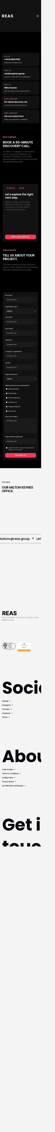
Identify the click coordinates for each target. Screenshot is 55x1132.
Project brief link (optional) (14, 437)
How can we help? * (11, 417)
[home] (11, 16)
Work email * (9, 329)
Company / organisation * (13, 351)
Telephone (8, 340)
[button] (36, 16)
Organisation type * (11, 307)
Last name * (9, 317)
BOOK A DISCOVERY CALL (20, 237)
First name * (9, 295)
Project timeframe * (11, 374)
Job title (7, 363)
